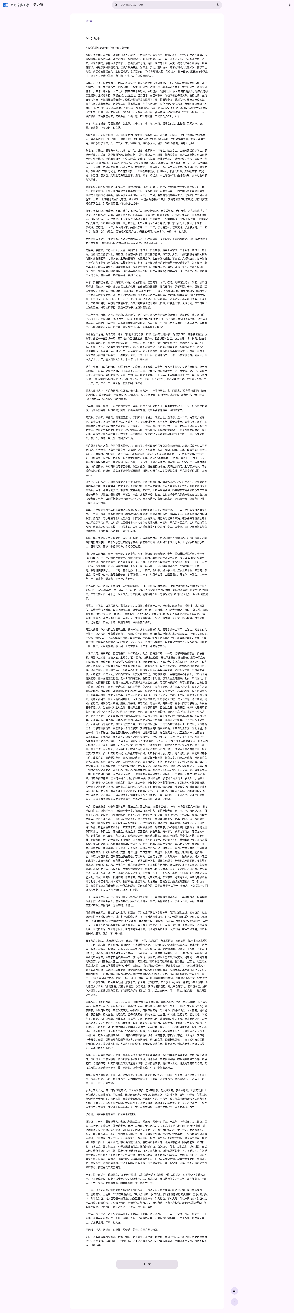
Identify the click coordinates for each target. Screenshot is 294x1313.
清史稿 (38, 5)
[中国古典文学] (16, 5)
